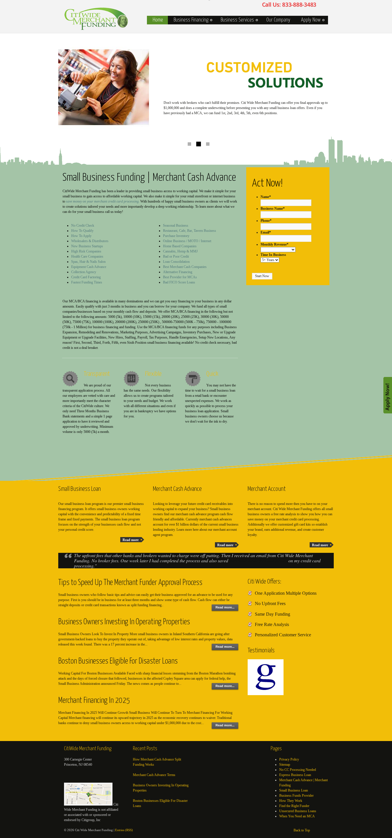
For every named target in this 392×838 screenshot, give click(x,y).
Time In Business (273, 255)
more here (192, 530)
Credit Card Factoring (86, 277)
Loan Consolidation (176, 262)
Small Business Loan (293, 790)
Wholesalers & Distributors (89, 241)
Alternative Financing (177, 272)
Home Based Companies (180, 246)
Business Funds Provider (296, 796)
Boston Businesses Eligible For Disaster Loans (118, 661)
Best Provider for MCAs (180, 277)
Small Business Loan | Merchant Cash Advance (96, 18)
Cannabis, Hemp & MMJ (180, 251)
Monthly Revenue (274, 244)
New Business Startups (87, 246)
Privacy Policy (289, 759)
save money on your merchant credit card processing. (102, 201)
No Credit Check (82, 225)
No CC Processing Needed (297, 770)
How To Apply (81, 236)
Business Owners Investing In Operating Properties (124, 622)
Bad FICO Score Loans (179, 282)
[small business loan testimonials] (269, 694)
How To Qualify (82, 231)
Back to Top (302, 830)
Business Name (273, 209)
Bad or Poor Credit (176, 256)
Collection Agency (83, 272)
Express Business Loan (295, 775)
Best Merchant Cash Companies (185, 267)
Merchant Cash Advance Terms (154, 775)
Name (266, 197)
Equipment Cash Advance (88, 267)
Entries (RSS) (124, 830)
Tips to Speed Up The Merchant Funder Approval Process (130, 583)
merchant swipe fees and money (258, 560)
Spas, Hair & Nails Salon (88, 262)
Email (266, 232)
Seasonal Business (175, 225)
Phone (266, 221)
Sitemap (284, 765)
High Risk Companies (86, 251)
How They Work (290, 801)
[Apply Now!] (387, 394)
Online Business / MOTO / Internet (187, 241)
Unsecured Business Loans (297, 811)
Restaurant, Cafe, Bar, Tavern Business (189, 231)
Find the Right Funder (294, 806)
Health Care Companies (87, 256)
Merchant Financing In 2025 (94, 701)
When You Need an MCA (297, 816)
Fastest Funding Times (86, 282)
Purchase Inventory (176, 236)
